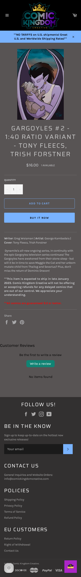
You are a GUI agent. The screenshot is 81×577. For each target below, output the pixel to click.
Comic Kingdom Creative (26, 563)
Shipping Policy (14, 499)
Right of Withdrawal (17, 544)
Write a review (40, 364)
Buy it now (39, 217)
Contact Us (11, 550)
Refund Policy (13, 518)
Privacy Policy (13, 505)
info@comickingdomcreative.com (26, 479)
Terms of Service (14, 511)
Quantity (10, 180)
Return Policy (12, 538)
